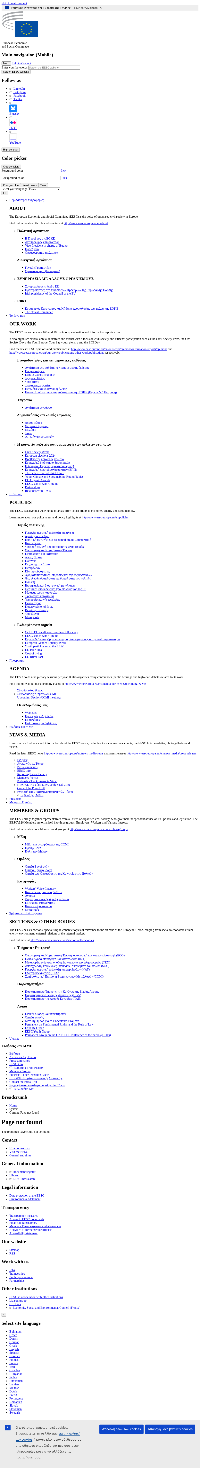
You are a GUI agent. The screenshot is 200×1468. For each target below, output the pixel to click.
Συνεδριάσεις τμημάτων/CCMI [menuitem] (36, 694)
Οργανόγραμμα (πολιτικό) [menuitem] (41, 252)
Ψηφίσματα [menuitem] (32, 381)
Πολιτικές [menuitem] (15, 494)
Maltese (14, 1388)
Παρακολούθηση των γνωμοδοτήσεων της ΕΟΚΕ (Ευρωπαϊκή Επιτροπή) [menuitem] (71, 392)
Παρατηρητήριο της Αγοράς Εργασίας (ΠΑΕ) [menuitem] (53, 998)
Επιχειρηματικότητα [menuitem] (37, 564)
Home (13, 1105)
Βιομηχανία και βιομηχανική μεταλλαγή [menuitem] (50, 585)
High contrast (10, 149)
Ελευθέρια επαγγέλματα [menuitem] (40, 902)
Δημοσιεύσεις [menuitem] (33, 422)
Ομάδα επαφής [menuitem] (34, 1017)
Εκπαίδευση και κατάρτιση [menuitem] (41, 553)
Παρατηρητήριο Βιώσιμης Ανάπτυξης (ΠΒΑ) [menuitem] (53, 995)
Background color (13, 177)
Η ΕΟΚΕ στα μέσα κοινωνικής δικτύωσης (35, 1078)
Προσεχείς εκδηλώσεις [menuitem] (39, 716)
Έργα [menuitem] (28, 433)
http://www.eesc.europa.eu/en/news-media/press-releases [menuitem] (161, 753)
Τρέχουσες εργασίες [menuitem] (37, 385)
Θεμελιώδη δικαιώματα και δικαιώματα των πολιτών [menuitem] (58, 578)
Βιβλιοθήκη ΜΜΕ (25, 1088)
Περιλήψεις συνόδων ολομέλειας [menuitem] (46, 388)
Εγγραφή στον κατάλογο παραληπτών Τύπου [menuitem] (45, 791)
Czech (13, 1335)
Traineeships (17, 1273)
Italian (13, 1377)
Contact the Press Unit (23, 1081)
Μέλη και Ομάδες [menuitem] (20, 802)
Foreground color (12, 170)
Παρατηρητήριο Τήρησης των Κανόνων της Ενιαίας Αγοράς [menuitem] (62, 991)
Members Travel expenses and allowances (35, 1226)
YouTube (15, 142)
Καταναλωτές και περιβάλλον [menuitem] (43, 892)
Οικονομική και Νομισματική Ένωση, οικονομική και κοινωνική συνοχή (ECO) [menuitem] (75, 955)
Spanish (14, 1352)
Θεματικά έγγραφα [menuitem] (36, 426)
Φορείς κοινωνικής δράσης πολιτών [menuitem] (47, 899)
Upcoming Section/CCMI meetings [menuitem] (39, 697)
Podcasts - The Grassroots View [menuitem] (37, 781)
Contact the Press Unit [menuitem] (31, 788)
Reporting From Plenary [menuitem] (32, 774)
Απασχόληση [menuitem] (33, 557)
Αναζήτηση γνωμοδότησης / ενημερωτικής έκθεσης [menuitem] (57, 367)
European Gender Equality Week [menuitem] (45, 642)
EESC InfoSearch (24, 1179)
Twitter (17, 99)
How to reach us (19, 1148)
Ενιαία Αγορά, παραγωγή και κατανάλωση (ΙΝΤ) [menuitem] (55, 959)
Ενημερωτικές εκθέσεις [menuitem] (39, 374)
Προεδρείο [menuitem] (32, 249)
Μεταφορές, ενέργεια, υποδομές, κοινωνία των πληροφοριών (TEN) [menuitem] (67, 962)
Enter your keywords (15, 67)
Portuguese (16, 1398)
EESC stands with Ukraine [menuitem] (41, 483)
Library (14, 1175)
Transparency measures (23, 1215)
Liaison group (18, 1300)
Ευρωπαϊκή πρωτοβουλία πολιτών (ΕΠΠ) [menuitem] (51, 469)
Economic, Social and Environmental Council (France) (47, 1307)
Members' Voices (19, 1071)
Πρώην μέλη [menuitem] (33, 848)
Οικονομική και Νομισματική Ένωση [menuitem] (48, 550)
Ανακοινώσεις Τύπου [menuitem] (30, 763)
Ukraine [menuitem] (14, 1038)
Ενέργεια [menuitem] (30, 560)
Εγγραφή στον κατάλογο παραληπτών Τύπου (37, 1085)
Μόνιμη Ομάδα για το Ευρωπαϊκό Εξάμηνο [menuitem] (52, 1021)
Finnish (14, 1359)
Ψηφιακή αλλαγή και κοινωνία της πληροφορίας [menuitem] (54, 546)
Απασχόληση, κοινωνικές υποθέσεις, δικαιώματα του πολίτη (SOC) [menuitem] (67, 966)
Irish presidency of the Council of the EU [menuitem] (50, 293)
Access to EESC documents (26, 1219)
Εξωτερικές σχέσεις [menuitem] (37, 571)
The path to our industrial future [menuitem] (44, 473)
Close (43, 185)
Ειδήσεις (14, 1053)
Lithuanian (16, 1380)
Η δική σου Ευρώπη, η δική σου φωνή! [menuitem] (49, 466)
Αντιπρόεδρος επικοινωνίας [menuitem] (42, 242)
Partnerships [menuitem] (32, 487)
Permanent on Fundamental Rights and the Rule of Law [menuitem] (59, 1024)
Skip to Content (21, 63)
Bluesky (14, 113)
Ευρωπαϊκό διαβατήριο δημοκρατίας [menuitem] (47, 462)
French (13, 1363)
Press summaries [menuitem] (27, 767)
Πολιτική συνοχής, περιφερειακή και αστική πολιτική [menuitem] (58, 539)
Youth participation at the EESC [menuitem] (44, 646)
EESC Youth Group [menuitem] (37, 1031)
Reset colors (29, 185)
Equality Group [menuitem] (34, 1028)
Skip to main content (14, 3)
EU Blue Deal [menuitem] (34, 650)
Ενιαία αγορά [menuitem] (33, 603)
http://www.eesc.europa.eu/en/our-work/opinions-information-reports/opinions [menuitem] (119, 349)
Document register (24, 1171)
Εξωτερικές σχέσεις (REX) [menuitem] (42, 973)
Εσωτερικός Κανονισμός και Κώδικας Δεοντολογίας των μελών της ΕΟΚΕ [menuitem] (71, 308)
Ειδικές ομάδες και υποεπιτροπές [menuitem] (45, 1014)
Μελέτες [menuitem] (30, 429)
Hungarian (15, 1373)
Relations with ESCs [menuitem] (38, 490)
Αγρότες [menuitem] (30, 895)
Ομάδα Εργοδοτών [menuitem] (37, 866)
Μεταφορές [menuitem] (32, 617)
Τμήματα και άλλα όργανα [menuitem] (25, 913)
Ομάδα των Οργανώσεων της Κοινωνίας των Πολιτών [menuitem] (59, 873)
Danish (13, 1338)
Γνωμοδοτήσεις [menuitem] (35, 371)
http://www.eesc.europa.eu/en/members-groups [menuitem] (99, 829)
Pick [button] (63, 170)
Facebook (19, 95)
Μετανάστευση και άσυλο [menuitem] (41, 592)
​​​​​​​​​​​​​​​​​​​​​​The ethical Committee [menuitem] (39, 312)
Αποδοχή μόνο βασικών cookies (170, 1429)
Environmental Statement (24, 1199)
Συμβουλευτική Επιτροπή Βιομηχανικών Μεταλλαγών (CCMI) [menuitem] (64, 976)
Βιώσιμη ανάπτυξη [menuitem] (36, 610)
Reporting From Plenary (29, 1067)
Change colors (11, 166)
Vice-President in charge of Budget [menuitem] (46, 245)
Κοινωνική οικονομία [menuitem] (38, 906)
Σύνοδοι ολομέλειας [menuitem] (29, 690)
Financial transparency (23, 1222)
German (14, 1342)
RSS (12, 1253)
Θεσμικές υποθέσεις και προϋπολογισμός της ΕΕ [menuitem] (55, 589)
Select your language (14, 189)
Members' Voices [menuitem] (27, 777)
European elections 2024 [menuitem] (40, 455)
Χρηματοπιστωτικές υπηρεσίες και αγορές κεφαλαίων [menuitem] (58, 575)
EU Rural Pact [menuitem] (34, 657)
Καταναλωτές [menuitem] (33, 543)
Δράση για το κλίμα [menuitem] (37, 536)
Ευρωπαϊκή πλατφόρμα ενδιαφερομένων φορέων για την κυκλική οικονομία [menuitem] (72, 639)
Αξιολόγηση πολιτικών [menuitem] (39, 436)
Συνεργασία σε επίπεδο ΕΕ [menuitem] (42, 286)
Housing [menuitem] (30, 582)
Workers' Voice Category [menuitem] (40, 888)
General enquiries (20, 1155)
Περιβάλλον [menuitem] (32, 568)
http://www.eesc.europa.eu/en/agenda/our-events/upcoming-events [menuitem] (105, 683)
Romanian (15, 1402)
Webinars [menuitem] (31, 712)
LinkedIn (19, 88)
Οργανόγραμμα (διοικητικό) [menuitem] (42, 271)
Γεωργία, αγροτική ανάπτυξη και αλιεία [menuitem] (49, 532)
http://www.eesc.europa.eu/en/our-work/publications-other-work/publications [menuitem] (56, 352)
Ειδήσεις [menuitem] (22, 760)
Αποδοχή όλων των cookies (121, 1429)
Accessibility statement (23, 1233)
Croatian (14, 1370)
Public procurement (21, 1277)
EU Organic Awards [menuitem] (37, 480)
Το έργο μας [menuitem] (17, 315)
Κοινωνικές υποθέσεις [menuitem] (39, 606)
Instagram (19, 92)
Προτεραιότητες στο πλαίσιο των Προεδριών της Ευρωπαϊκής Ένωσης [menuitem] (69, 290)
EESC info (16, 1064)
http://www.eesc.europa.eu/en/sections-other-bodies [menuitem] (62, 940)
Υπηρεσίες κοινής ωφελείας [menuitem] (42, 599)
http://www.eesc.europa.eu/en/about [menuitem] (86, 223)
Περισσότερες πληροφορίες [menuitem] (26, 200)
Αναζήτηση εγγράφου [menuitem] (38, 407)
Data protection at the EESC (26, 1195)
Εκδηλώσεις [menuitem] (32, 719)
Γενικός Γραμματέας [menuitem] (38, 267)
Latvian (14, 1384)
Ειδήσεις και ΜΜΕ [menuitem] (21, 726)
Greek (13, 1345)
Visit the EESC (18, 1151)
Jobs (12, 1270)
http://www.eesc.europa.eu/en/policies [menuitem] (105, 517)
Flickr (13, 128)
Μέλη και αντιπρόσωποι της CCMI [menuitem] (47, 844)
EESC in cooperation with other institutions (36, 1297)
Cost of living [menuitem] (33, 653)
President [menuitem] (15, 798)
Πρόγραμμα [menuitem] (16, 660)
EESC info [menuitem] (24, 770)
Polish (13, 1395)
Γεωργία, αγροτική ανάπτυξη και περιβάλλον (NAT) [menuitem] (57, 969)
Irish (12, 1366)
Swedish (14, 1412)
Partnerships (16, 1280)
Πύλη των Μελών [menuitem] (36, 851)
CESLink (15, 1304)
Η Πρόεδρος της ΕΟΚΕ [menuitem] (40, 238)
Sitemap (14, 1250)
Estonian (14, 1356)
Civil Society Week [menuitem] (37, 452)
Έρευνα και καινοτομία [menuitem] (39, 596)
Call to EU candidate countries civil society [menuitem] (51, 632)
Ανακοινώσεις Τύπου (22, 1057)
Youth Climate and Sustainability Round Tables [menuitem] (54, 476)
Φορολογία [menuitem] (32, 613)
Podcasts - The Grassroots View (29, 1074)
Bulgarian (15, 1331)
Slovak (13, 1405)
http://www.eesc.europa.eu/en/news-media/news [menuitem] (73, 753)
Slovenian (15, 1409)
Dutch (13, 1391)
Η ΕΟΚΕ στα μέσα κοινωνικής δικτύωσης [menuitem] (43, 784)
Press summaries (19, 1060)
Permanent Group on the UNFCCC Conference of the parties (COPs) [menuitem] (68, 1035)
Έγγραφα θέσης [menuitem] (35, 378)
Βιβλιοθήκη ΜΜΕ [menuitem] (32, 795)
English (14, 1349)
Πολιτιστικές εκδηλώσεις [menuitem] (41, 723)
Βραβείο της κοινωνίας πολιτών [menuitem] (44, 459)
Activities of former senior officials (30, 1229)
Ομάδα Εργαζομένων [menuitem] (38, 870)
